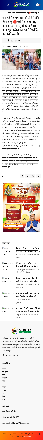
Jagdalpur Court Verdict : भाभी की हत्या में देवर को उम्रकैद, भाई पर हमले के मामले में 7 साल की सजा (28, 280)
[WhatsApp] (17, 355)
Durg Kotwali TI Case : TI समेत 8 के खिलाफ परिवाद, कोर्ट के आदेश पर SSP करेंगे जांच (27, 295)
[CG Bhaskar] (21, 5)
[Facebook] (3, 355)
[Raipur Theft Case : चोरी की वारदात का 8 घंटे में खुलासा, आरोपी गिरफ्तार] (8, 313)
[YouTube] (10, 355)
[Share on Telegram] (19, 40)
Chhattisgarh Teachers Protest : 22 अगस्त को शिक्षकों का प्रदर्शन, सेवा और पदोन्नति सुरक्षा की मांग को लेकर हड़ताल (28, 265)
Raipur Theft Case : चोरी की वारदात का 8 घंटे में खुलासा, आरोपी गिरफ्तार (28, 310)
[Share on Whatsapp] (15, 40)
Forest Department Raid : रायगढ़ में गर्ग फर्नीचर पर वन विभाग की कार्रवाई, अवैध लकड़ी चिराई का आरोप (28, 250)
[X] (6, 355)
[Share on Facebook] (8, 40)
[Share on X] (11, 40)
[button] (4, 4)
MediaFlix (27, 437)
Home (4, 13)
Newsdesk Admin (11, 46)
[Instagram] (14, 355)
